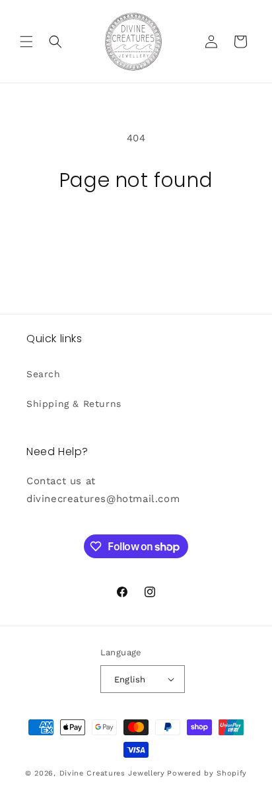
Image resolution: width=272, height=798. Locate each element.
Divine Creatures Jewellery (112, 773)
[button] (26, 41)
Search (43, 374)
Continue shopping (136, 229)
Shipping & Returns (73, 403)
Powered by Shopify (207, 773)
